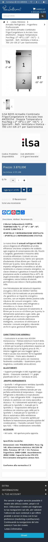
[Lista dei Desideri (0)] (30, 2)
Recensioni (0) (26, 219)
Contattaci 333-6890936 (16, 2)
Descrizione (7, 219)
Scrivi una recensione (11, 203)
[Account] (43, 2)
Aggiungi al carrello (11, 190)
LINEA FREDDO (18, 22)
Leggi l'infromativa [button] (13, 529)
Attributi (16, 219)
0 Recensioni (19, 199)
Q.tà (4, 179)
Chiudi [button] (24, 535)
